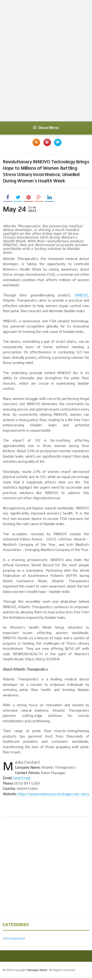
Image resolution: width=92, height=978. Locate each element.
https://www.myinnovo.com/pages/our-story (53, 794)
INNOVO (81, 295)
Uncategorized (14, 938)
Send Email (21, 778)
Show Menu (48, 127)
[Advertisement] (46, 68)
